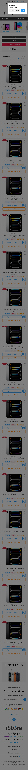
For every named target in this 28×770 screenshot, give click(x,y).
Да (23, 10)
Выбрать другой (15, 10)
